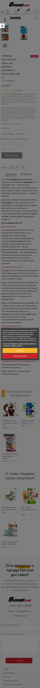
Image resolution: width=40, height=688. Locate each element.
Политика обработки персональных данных (19, 343)
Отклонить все (20, 356)
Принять (20, 350)
